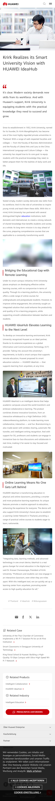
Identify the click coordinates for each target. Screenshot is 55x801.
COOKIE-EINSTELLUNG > (27, 792)
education (25, 216)
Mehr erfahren (34, 771)
